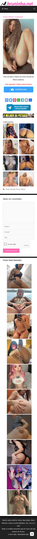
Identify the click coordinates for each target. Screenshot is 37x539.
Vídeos (23, 189)
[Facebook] (7, 100)
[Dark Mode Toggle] (32, 534)
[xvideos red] (18, 116)
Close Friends (10, 189)
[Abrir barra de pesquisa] (34, 9)
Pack (18, 189)
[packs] (18, 108)
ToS (27, 523)
